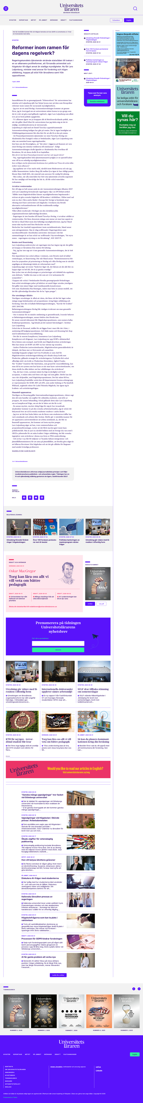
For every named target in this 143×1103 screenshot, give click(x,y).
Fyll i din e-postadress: (40, 638)
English (8, 1087)
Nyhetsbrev (10, 1075)
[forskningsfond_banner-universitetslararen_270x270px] (127, 82)
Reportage (23, 20)
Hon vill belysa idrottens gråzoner (38, 860)
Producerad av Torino (10, 1097)
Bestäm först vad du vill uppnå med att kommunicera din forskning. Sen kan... (93, 748)
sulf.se (98, 1067)
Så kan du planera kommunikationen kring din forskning (93, 740)
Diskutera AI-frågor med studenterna (40, 878)
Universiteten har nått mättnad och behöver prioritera (18, 598)
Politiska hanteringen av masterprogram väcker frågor (69, 542)
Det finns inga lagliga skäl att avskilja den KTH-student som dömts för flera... (22, 748)
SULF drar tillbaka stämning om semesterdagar (93, 690)
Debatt (64, 20)
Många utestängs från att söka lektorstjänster (43, 598)
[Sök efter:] (136, 8)
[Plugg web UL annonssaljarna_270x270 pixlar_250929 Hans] (127, 135)
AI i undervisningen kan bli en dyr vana (67, 598)
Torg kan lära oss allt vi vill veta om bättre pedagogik (29, 580)
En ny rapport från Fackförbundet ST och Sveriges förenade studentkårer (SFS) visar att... (57, 698)
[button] (24, 497)
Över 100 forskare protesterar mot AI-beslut (45, 541)
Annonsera (9, 1072)
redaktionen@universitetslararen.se (43, 607)
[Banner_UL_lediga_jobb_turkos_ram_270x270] (127, 108)
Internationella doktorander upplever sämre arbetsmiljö (57, 690)
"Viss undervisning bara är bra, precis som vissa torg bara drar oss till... (56, 748)
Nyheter (12, 20)
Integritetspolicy (12, 1084)
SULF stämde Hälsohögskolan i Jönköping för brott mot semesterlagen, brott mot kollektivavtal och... (92, 699)
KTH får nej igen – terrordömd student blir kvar (19, 740)
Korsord (8, 1081)
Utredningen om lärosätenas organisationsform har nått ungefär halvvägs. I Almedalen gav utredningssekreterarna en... (20, 699)
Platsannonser (75, 20)
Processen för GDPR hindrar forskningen (41, 938)
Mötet (33, 20)
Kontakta (9, 1066)
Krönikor (54, 20)
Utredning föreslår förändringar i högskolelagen (18, 541)
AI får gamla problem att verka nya (38, 957)
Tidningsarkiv (11, 1078)
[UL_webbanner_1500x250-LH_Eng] (58, 778)
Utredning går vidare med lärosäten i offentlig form (98, 541)
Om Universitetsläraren (15, 1069)
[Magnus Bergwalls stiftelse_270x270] (127, 55)
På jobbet (43, 20)
